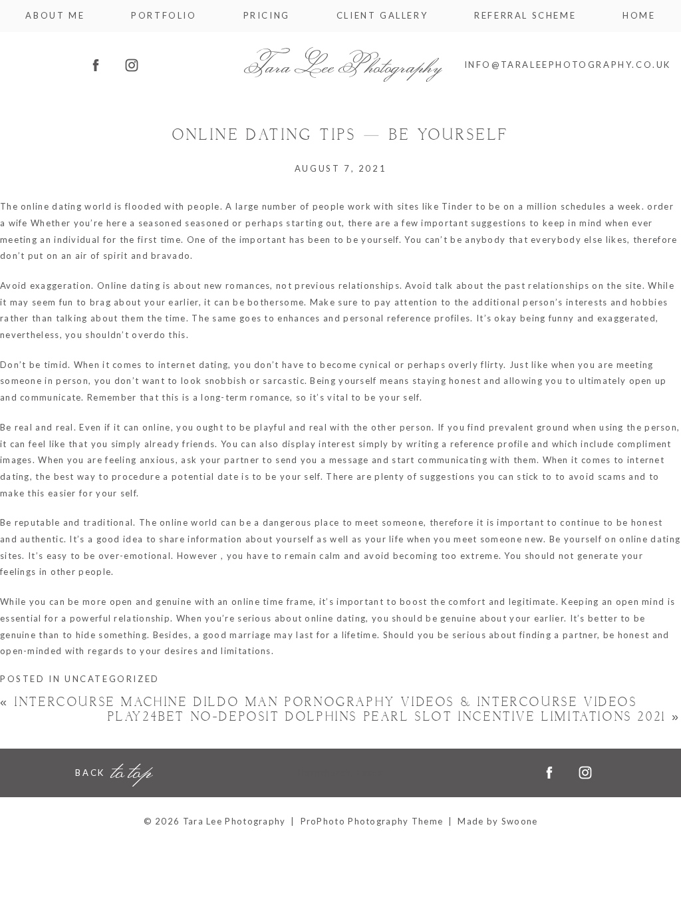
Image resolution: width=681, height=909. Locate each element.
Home (638, 16)
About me (54, 16)
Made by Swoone (497, 821)
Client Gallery (382, 16)
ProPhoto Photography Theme (372, 821)
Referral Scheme (525, 16)
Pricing (266, 16)
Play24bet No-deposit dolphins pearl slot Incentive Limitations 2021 (394, 717)
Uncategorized (112, 678)
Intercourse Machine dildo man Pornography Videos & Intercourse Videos (319, 702)
